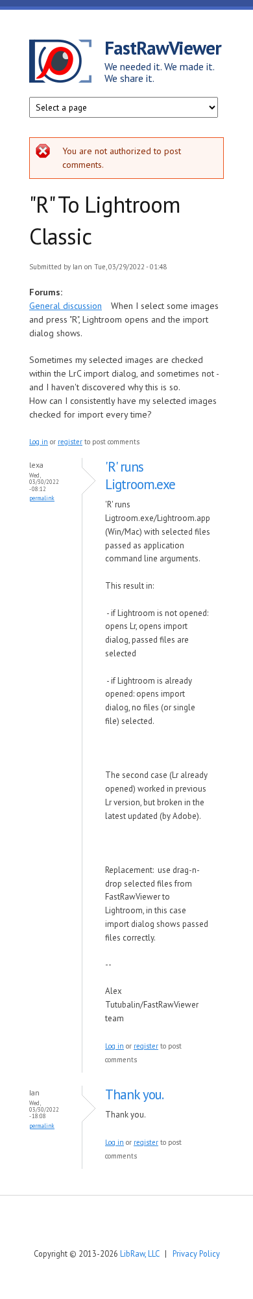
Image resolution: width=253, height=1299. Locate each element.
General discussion (65, 306)
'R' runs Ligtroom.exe (140, 475)
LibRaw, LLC (139, 1253)
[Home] (66, 63)
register (70, 441)
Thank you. (134, 1094)
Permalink (41, 498)
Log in (38, 441)
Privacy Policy (196, 1253)
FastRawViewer (162, 47)
